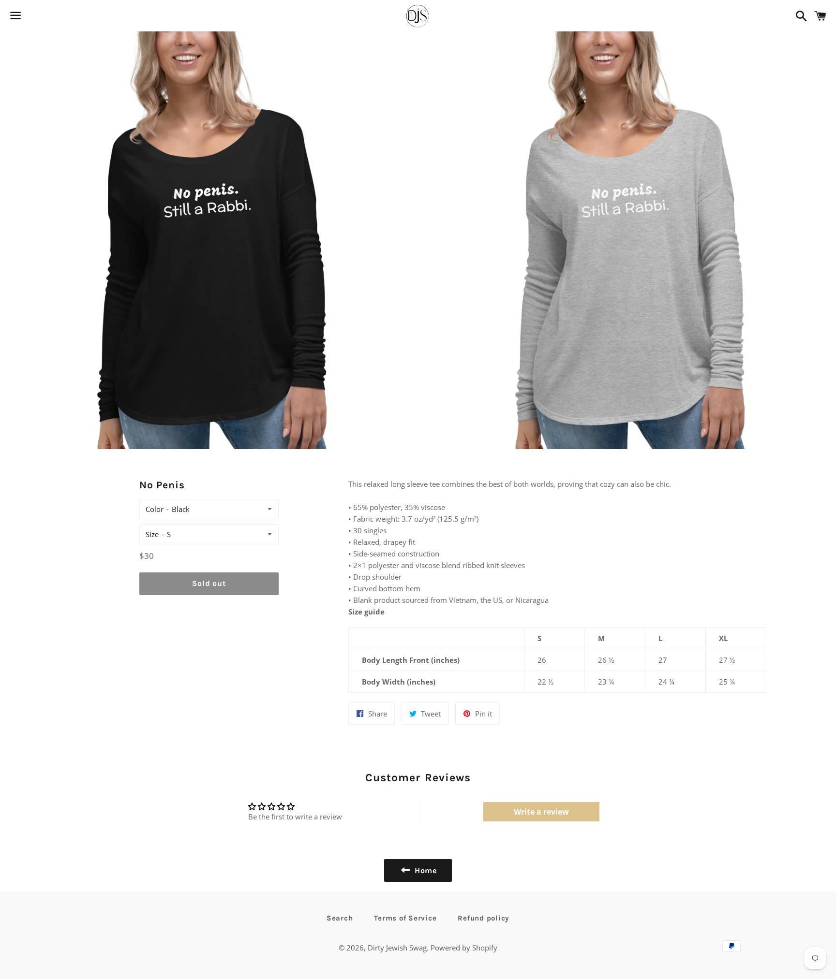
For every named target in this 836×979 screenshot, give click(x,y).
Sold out (208, 583)
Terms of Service (405, 918)
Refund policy (483, 918)
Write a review (541, 811)
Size (152, 534)
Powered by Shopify (464, 947)
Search (340, 918)
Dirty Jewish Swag (397, 947)
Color (155, 509)
